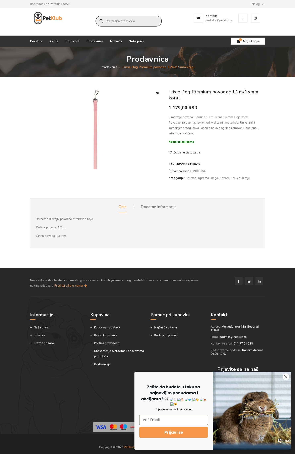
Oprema (191, 178)
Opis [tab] (122, 207)
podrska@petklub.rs (219, 20)
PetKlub (129, 447)
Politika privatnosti (106, 343)
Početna (36, 41)
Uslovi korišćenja (105, 335)
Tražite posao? (44, 343)
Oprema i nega (208, 178)
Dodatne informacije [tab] (159, 207)
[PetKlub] (48, 18)
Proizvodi (72, 41)
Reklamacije (102, 364)
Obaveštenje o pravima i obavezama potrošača (119, 353)
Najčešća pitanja (165, 327)
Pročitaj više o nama (68, 286)
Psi (233, 178)
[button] (157, 92)
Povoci (224, 178)
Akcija (53, 41)
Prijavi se (173, 432)
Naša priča (136, 41)
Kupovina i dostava (107, 327)
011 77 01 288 (243, 343)
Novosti (116, 41)
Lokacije (39, 335)
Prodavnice (94, 41)
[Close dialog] (285, 376)
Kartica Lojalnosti (166, 335)
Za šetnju (243, 178)
